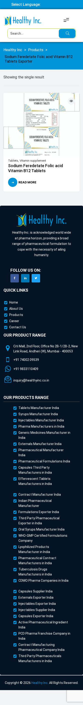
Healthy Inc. (39, 683)
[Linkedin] (25, 278)
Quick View (71, 101)
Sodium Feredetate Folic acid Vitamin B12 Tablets (35, 168)
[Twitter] (36, 278)
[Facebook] (14, 278)
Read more (27, 182)
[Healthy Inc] (41, 220)
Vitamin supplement (33, 160)
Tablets (13, 160)
